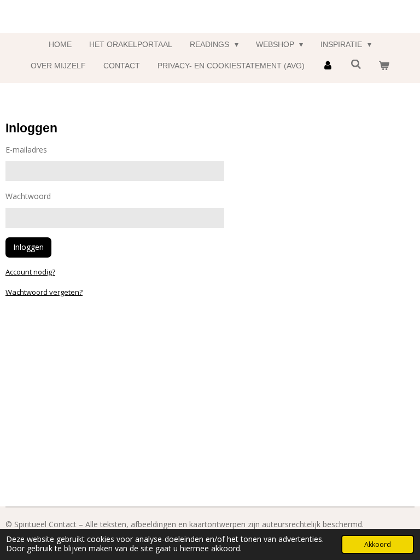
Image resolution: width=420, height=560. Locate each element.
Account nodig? (30, 272)
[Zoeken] (356, 64)
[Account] (327, 66)
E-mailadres (26, 149)
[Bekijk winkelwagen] (383, 66)
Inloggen (28, 247)
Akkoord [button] (377, 544)
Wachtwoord (28, 196)
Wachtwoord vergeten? (44, 292)
